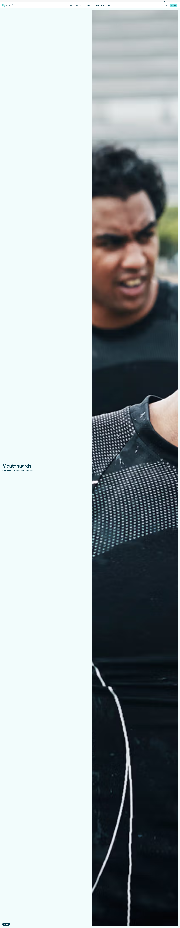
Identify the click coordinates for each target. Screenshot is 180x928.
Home (3, 10)
